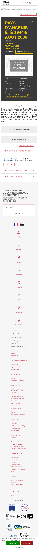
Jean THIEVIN (12, 48)
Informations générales (18, 414)
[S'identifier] (25, 3)
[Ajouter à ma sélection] (32, 22)
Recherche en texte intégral (19, 152)
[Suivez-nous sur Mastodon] (19, 308)
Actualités (16, 408)
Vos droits (14, 401)
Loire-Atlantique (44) (11, 95)
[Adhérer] (20, 3)
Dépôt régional (15, 403)
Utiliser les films (15, 369)
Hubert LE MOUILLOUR (11, 44)
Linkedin (19, 287)
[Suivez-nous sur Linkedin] (19, 283)
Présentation (14, 364)
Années (29, 160)
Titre (7, 159)
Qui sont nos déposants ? (18, 398)
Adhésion (15, 374)
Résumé (15, 159)
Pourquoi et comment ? (18, 396)
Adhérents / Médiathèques (19, 426)
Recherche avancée (19, 176)
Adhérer (13, 378)
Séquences (9, 160)
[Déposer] (23, 3)
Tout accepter (12, 543)
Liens (12, 495)
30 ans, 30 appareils (17, 444)
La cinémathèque (19, 360)
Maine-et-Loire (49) (23, 95)
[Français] (16, 224)
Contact (15, 334)
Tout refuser (27, 543)
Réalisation (26, 159)
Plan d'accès (14, 351)
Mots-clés (20, 160)
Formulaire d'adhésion (17, 380)
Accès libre (14, 423)
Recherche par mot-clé (19, 171)
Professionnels (15, 428)
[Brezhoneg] (30, 2)
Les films (15, 420)
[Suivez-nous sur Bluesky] (19, 295)
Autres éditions (15, 464)
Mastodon (19, 312)
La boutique (16, 454)
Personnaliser (19, 547)
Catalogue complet (16, 466)
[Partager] (27, 3)
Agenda (13, 412)
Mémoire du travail (16, 442)
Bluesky (19, 299)
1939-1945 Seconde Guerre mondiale (16, 96)
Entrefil (15, 476)
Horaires (13, 353)
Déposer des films (16, 367)
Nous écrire (14, 355)
